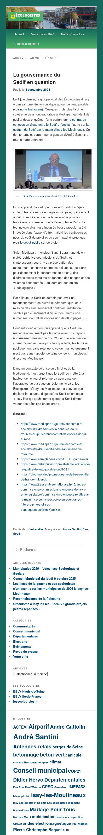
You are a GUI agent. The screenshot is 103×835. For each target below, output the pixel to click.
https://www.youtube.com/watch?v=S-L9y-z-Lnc (50, 196)
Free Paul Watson (30, 787)
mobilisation (44, 816)
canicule (73, 755)
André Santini (72, 529)
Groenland (61, 787)
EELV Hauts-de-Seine (29, 691)
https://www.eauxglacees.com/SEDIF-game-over (54, 459)
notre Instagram (31, 109)
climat (55, 762)
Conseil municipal (26, 631)
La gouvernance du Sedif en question (36, 78)
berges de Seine (67, 747)
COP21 (74, 771)
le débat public (30, 242)
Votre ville (36, 529)
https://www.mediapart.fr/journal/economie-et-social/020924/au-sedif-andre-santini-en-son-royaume (52, 449)
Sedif (16, 533)
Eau (85, 529)
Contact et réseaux (26, 44)
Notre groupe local (73, 34)
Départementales (25, 636)
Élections (20, 641)
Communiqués (24, 626)
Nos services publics (70, 817)
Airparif (39, 726)
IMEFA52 (77, 786)
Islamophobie (21, 796)
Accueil (19, 34)
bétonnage (26, 754)
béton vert (52, 754)
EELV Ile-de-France (27, 696)
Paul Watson (80, 823)
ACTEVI (20, 727)
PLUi (66, 830)
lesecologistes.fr (25, 701)
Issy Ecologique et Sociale (29, 802)
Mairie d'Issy (21, 810)
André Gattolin (67, 726)
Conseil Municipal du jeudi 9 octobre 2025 (44, 578)
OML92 (17, 823)
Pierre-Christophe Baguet (37, 829)
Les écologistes (57, 802)
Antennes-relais (32, 746)
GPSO (47, 786)
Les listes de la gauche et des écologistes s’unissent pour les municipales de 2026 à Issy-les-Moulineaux (51, 588)
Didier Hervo (28, 779)
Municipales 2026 (42, 34)
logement (74, 802)
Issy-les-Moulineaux (58, 795)
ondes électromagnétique (47, 823)
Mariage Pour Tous (52, 809)
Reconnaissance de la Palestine (36, 598)
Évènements (22, 646)
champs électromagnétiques (31, 762)
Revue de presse (25, 651)
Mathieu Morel (22, 817)
